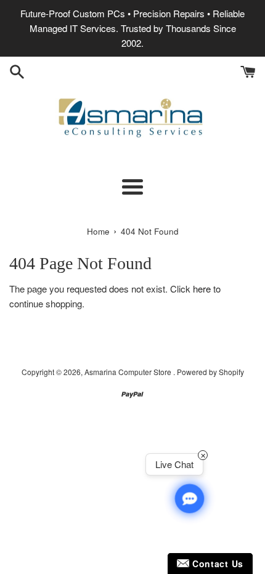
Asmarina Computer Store (128, 371)
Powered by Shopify (210, 371)
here (202, 288)
